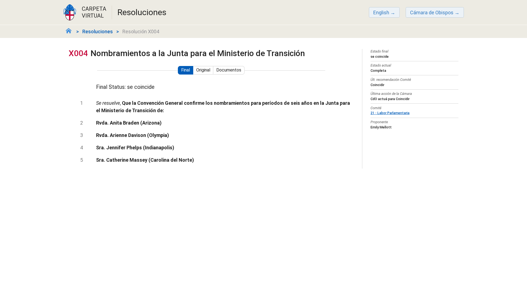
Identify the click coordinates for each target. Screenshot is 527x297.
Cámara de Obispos (431, 12)
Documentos (228, 70)
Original (203, 70)
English (381, 12)
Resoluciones (97, 31)
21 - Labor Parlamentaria (390, 113)
